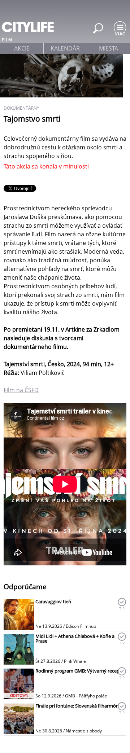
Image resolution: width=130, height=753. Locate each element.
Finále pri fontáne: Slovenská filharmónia (78, 705)
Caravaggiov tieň (53, 601)
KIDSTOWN (19, 695)
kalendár (65, 48)
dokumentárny (21, 108)
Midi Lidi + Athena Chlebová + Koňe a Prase (74, 638)
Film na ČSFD (21, 390)
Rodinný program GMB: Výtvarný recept (78, 670)
